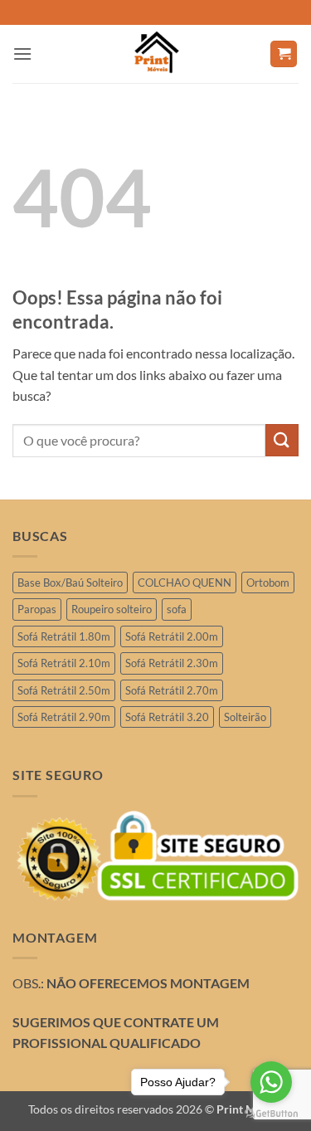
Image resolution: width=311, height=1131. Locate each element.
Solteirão (245, 717)
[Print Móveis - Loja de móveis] (156, 54)
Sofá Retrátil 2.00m (171, 636)
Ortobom (267, 582)
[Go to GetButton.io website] (271, 1114)
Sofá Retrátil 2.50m (63, 690)
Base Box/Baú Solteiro (70, 582)
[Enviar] (282, 440)
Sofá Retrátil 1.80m (63, 636)
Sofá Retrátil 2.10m (63, 663)
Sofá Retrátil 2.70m (171, 690)
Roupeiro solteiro (111, 609)
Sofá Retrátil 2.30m (171, 663)
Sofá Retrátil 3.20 (167, 717)
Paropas (36, 609)
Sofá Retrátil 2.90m (63, 717)
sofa (177, 609)
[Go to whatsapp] (271, 1082)
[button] (22, 53)
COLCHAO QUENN (184, 582)
